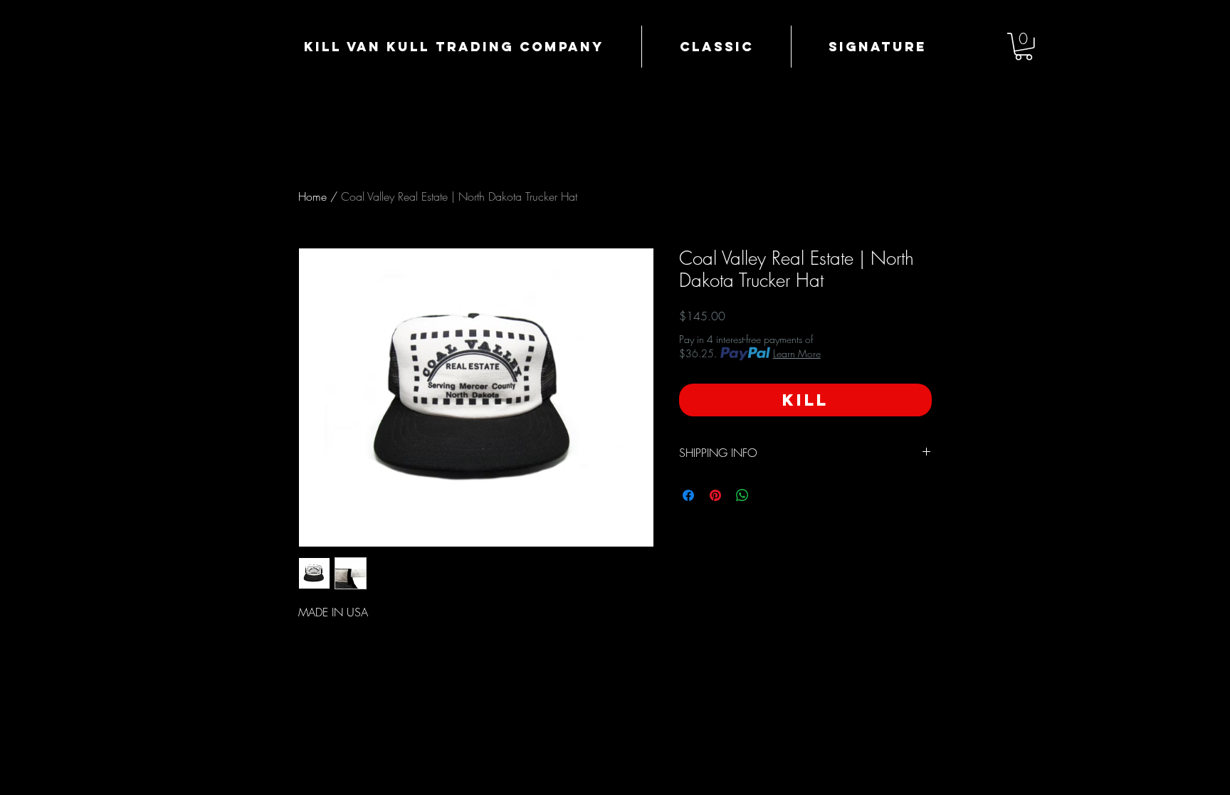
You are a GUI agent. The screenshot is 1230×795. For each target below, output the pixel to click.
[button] (1023, 46)
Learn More (797, 353)
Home (312, 196)
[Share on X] (769, 495)
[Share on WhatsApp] (742, 495)
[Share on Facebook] (688, 495)
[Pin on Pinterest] (715, 495)
